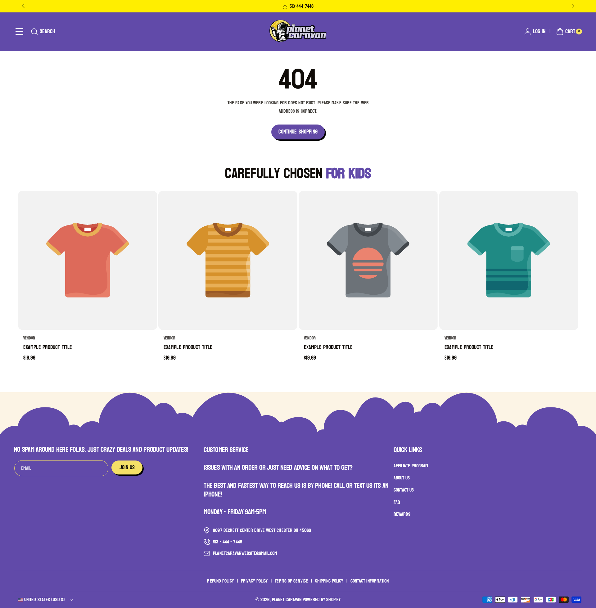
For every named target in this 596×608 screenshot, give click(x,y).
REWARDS (402, 514)
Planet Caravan (286, 599)
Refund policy (220, 580)
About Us (402, 478)
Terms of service (291, 580)
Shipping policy (329, 580)
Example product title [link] (47, 347)
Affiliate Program (411, 466)
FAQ (397, 501)
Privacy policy (254, 580)
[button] (19, 31)
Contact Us (404, 489)
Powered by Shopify (322, 599)
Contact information (369, 580)
